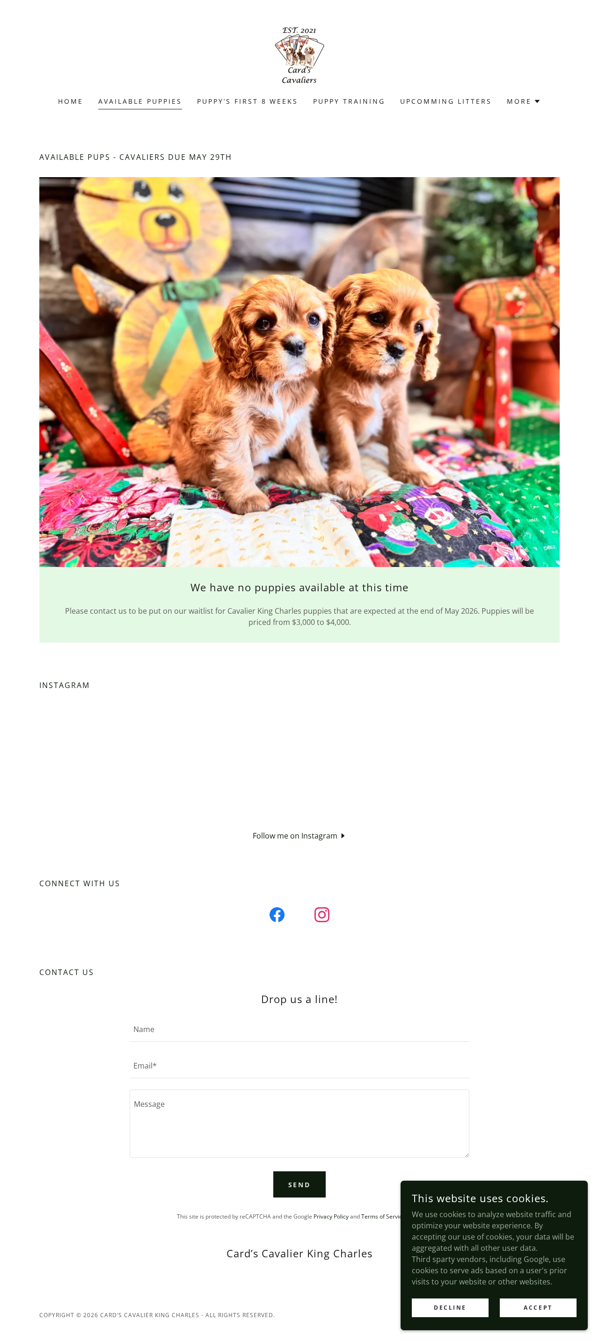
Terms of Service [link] (383, 1216)
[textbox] (299, 1029)
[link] (299, 55)
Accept (538, 1308)
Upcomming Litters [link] (446, 101)
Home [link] (70, 101)
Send (299, 1184)
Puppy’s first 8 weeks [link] (248, 101)
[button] (524, 101)
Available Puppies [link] (140, 101)
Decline (450, 1308)
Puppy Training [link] (349, 101)
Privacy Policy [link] (331, 1216)
